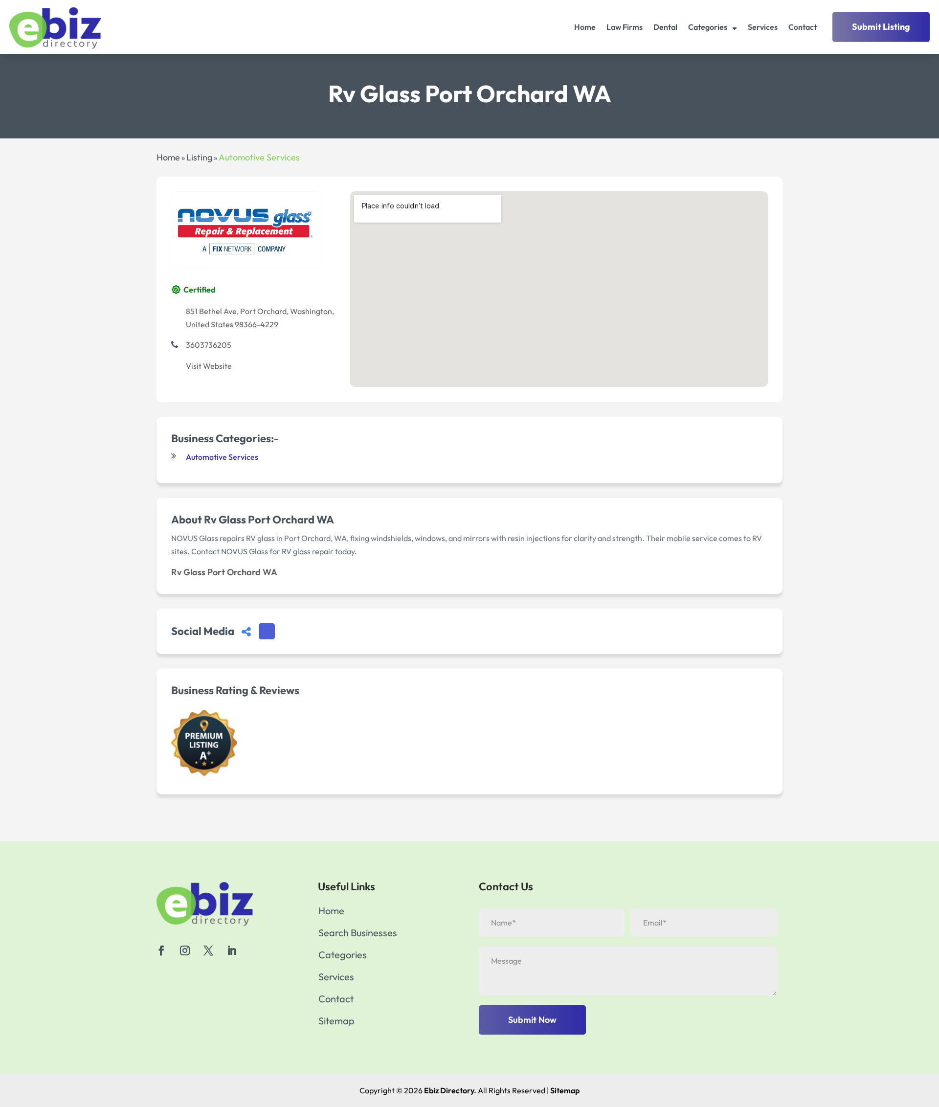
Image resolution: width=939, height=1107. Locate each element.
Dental (665, 27)
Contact (802, 27)
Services (763, 27)
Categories (707, 27)
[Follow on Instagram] (185, 950)
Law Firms (624, 27)
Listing (199, 157)
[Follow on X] (208, 950)
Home (585, 27)
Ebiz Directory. (450, 1090)
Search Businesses (357, 934)
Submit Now (532, 1019)
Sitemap (336, 1022)
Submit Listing (881, 26)
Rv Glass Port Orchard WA (224, 572)
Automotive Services (259, 157)
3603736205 (208, 345)
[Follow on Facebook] (161, 950)
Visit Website (209, 366)
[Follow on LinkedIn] (232, 950)
